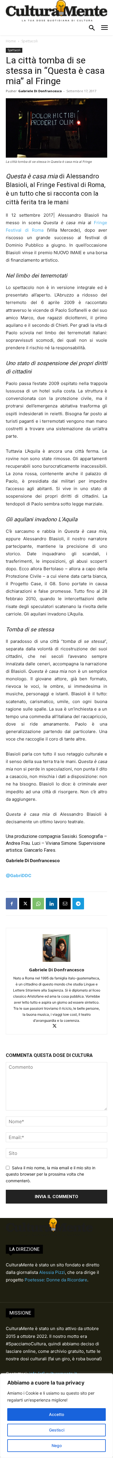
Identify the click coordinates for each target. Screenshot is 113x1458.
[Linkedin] (51, 903)
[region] (56, 1415)
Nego (57, 1445)
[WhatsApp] (38, 903)
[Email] (65, 903)
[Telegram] (78, 903)
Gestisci (56, 1429)
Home (11, 41)
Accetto (56, 1414)
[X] (25, 903)
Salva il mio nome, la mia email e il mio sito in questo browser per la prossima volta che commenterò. (50, 1174)
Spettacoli (29, 41)
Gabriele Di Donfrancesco (40, 91)
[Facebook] (11, 903)
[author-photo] (56, 961)
